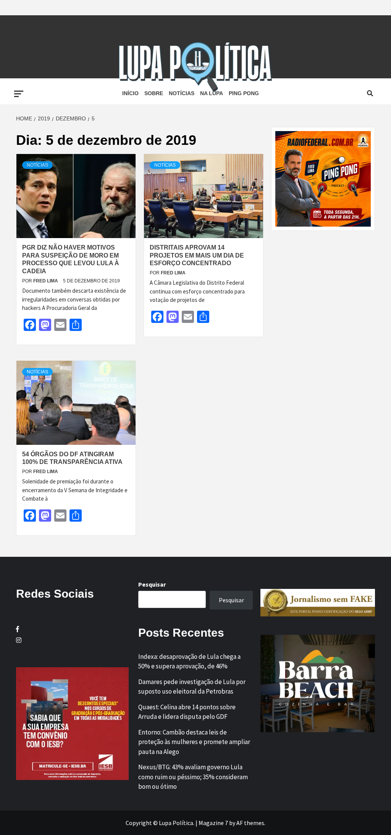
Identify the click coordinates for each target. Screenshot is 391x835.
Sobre (153, 93)
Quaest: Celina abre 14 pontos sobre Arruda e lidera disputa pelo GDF (187, 712)
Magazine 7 (213, 823)
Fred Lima (46, 281)
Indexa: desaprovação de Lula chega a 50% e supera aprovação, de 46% (189, 661)
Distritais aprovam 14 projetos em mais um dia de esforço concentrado (197, 255)
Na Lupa (211, 93)
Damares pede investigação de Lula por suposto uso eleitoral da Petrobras (192, 687)
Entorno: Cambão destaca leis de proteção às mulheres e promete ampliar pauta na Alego (194, 742)
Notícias (181, 93)
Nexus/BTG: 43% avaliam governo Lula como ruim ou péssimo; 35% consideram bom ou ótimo (193, 777)
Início (130, 93)
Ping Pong (244, 93)
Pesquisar (152, 584)
